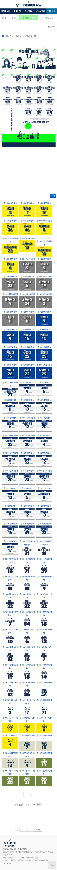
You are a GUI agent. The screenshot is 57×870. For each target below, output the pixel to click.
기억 (16, 830)
